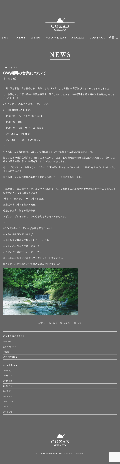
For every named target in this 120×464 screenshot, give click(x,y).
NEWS (21, 37)
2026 (5, 370)
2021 (5, 396)
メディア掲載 (9, 357)
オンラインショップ (116, 38)
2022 (5, 391)
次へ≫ (78, 323)
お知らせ (7, 346)
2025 (5, 375)
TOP (5, 37)
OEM (5, 341)
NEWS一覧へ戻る (60, 323)
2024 (5, 381)
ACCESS (78, 37)
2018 (5, 412)
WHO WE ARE (56, 37)
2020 (5, 401)
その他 (6, 352)
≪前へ (42, 323)
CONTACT (97, 37)
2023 (5, 386)
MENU (35, 37)
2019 (5, 406)
